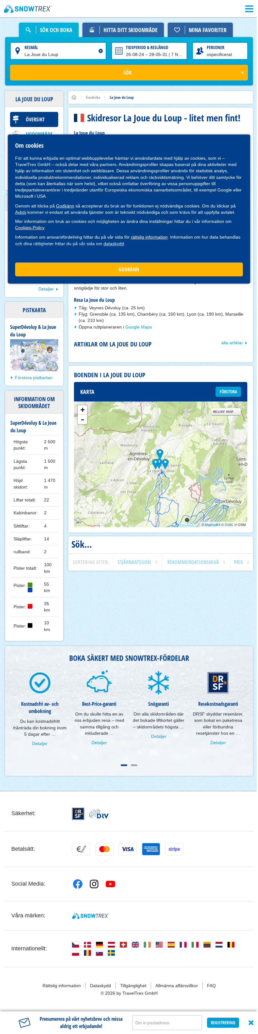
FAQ (211, 985)
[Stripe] (174, 849)
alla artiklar (232, 342)
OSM (229, 524)
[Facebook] (77, 884)
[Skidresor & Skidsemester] (28, 9)
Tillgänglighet (133, 985)
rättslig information (149, 237)
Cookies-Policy (29, 227)
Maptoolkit (212, 524)
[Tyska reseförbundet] (99, 813)
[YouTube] (110, 884)
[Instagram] (94, 884)
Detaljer (46, 288)
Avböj (20, 212)
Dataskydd (100, 985)
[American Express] (151, 849)
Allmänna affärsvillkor (176, 985)
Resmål (31, 47)
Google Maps (138, 326)
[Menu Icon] (249, 9)
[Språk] (75, 945)
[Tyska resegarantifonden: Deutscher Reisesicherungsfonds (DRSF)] (78, 814)
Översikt (35, 119)
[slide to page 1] (124, 765)
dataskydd (114, 243)
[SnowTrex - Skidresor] (90, 916)
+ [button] (83, 410)
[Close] (251, 1023)
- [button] (82, 419)
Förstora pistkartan (34, 377)
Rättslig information (61, 985)
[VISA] (128, 849)
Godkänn (65, 205)
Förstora (228, 392)
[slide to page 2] (134, 765)
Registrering (223, 1023)
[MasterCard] (104, 849)
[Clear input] (100, 50)
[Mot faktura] (81, 849)
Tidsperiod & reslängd (147, 47)
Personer (215, 47)
